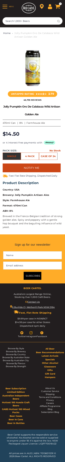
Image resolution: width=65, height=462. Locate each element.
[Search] (58, 21)
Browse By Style (16, 348)
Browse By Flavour (15, 363)
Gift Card (50, 373)
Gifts (50, 370)
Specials (50, 359)
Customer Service (50, 391)
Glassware (50, 366)
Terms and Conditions (50, 397)
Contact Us (34, 301)
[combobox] (32, 21)
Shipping (50, 394)
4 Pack (29, 156)
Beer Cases (16, 416)
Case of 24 (48, 156)
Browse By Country (16, 354)
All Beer (50, 348)
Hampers (50, 377)
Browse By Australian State (16, 357)
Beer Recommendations (50, 352)
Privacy (50, 400)
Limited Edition (16, 392)
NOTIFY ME (31, 167)
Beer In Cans (16, 419)
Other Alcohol (50, 363)
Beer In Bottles (15, 423)
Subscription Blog (50, 412)
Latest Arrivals (50, 355)
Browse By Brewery (16, 351)
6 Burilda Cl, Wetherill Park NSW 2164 (33, 307)
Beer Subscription (16, 388)
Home (6, 33)
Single (11, 156)
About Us (50, 388)
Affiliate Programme (50, 406)
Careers (50, 403)
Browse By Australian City (16, 360)
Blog (50, 409)
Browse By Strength (16, 366)
